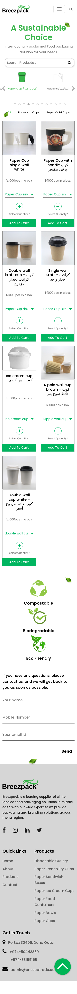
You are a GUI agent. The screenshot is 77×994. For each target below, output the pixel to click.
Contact (9, 884)
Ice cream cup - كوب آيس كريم (19, 378)
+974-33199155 (23, 959)
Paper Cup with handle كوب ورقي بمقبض (58, 165)
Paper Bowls (45, 912)
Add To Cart (19, 223)
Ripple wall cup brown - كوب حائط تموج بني (57, 389)
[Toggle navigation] (59, 9)
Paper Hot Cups (28, 112)
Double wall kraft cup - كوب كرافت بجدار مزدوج (19, 277)
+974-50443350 (24, 951)
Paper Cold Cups (58, 112)
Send (66, 751)
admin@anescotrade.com (34, 969)
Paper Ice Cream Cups (54, 890)
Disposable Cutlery (51, 860)
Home (7, 860)
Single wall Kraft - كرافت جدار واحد (58, 275)
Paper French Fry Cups (54, 868)
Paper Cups (44, 920)
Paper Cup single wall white (19, 165)
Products (10, 876)
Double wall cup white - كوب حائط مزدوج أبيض (19, 501)
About (8, 868)
